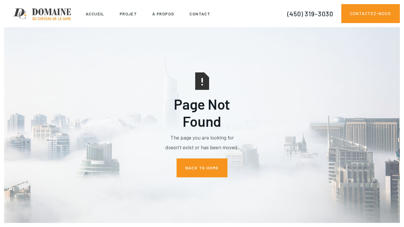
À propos (163, 13)
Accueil (95, 13)
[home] (41, 13)
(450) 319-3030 (310, 13)
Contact (200, 13)
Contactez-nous (370, 13)
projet (128, 13)
